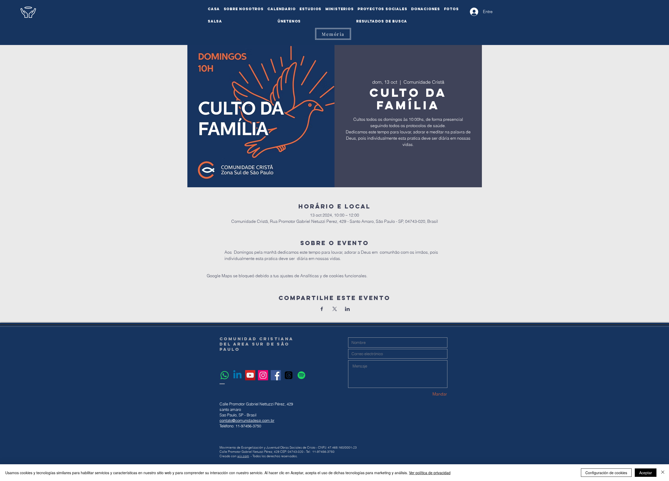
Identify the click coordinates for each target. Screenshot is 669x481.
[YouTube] (250, 375)
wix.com (243, 456)
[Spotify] (301, 375)
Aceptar (645, 472)
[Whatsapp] (225, 375)
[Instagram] (263, 375)
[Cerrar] (663, 472)
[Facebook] (276, 375)
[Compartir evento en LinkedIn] (347, 309)
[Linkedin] (237, 375)
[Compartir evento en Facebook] (321, 309)
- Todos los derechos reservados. (274, 456)
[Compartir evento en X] (334, 309)
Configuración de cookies (606, 472)
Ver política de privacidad (430, 472)
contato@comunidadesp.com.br (247, 420)
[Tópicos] (289, 375)
